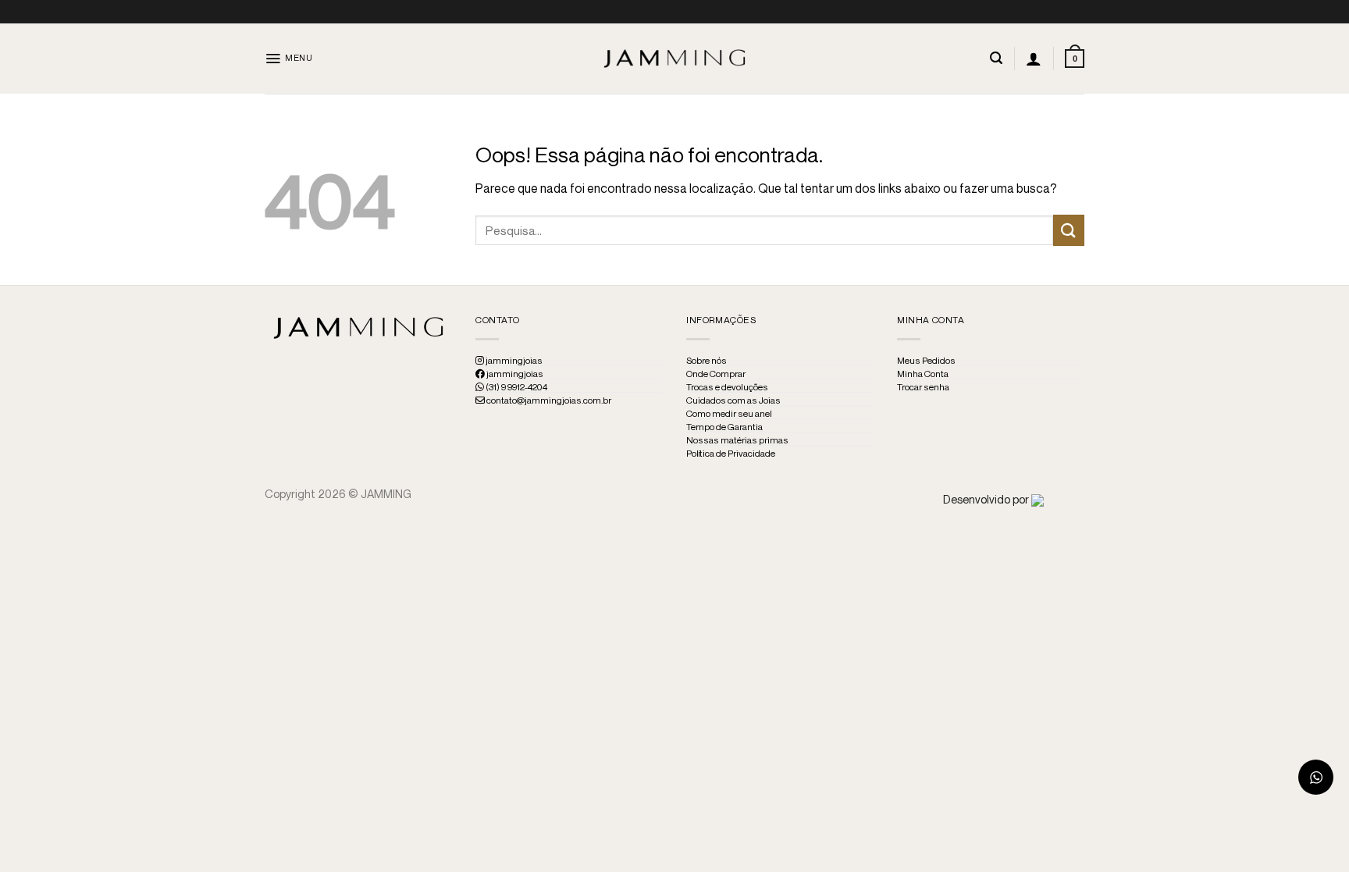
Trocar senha (923, 387)
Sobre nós (706, 360)
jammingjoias (513, 360)
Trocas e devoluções (727, 387)
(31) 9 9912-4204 (515, 387)
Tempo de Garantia (724, 427)
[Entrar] (1033, 58)
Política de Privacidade (730, 453)
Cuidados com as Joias (733, 400)
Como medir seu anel (729, 413)
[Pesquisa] (996, 58)
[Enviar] (1068, 230)
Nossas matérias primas (737, 440)
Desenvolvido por (987, 499)
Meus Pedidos (926, 360)
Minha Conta (923, 374)
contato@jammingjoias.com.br (548, 400)
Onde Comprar (716, 374)
